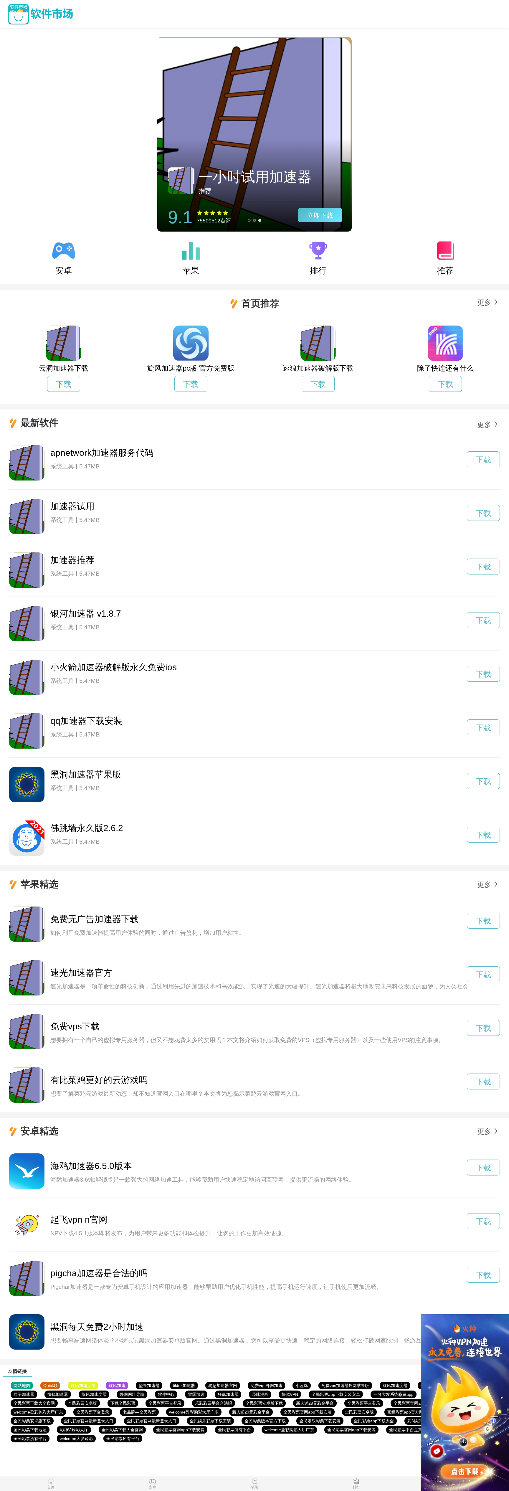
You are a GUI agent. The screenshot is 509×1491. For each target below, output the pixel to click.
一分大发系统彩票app (394, 1394)
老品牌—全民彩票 (139, 1412)
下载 (63, 384)
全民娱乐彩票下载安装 (210, 1421)
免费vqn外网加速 (266, 1385)
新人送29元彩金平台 (315, 1403)
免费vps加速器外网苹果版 (345, 1385)
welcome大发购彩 (76, 1438)
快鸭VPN (290, 1394)
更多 (484, 302)
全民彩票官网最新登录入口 (88, 1421)
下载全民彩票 (122, 1403)
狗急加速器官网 (222, 1385)
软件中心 (166, 1394)
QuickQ (50, 1385)
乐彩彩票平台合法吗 (213, 1403)
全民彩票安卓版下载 (264, 1403)
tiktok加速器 (184, 1385)
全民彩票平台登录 (164, 1403)
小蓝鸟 (301, 1385)
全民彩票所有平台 (234, 1429)
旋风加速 (117, 1385)
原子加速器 (24, 1394)
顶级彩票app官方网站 (407, 1412)
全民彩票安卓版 (82, 1403)
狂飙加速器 (228, 1394)
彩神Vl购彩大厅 (74, 1429)
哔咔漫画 (260, 1394)
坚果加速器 (149, 1385)
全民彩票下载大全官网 (34, 1403)
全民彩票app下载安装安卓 (336, 1394)
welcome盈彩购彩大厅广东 (38, 1412)
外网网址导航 (132, 1394)
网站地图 (22, 1385)
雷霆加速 (196, 1394)
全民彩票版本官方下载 (265, 1421)
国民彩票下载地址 (30, 1429)
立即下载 (320, 215)
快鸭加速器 (57, 1394)
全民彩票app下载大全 (374, 1421)
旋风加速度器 (83, 1385)
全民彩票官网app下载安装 (418, 1403)
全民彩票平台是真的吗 (409, 1429)
